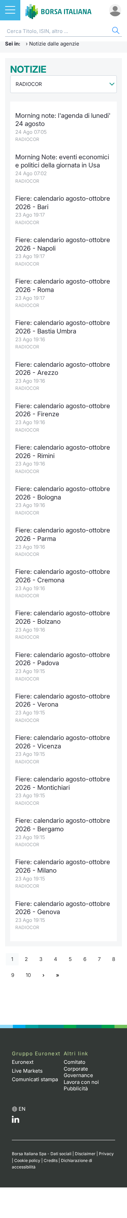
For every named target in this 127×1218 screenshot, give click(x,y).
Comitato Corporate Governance (78, 1068)
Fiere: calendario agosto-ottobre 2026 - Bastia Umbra (62, 327)
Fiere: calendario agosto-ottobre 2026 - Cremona (62, 576)
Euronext (23, 1062)
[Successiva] (43, 975)
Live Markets (27, 1071)
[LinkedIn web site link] (15, 1121)
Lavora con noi (81, 1082)
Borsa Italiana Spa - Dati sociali (41, 1153)
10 (28, 975)
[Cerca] (115, 31)
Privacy (106, 1153)
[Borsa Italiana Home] (58, 10)
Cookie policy (27, 1160)
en (22, 1109)
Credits (51, 1160)
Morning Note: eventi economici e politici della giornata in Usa (62, 161)
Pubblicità (76, 1088)
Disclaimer (85, 1153)
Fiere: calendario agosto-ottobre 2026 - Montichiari (62, 783)
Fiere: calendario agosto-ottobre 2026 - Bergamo (62, 825)
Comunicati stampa (35, 1079)
